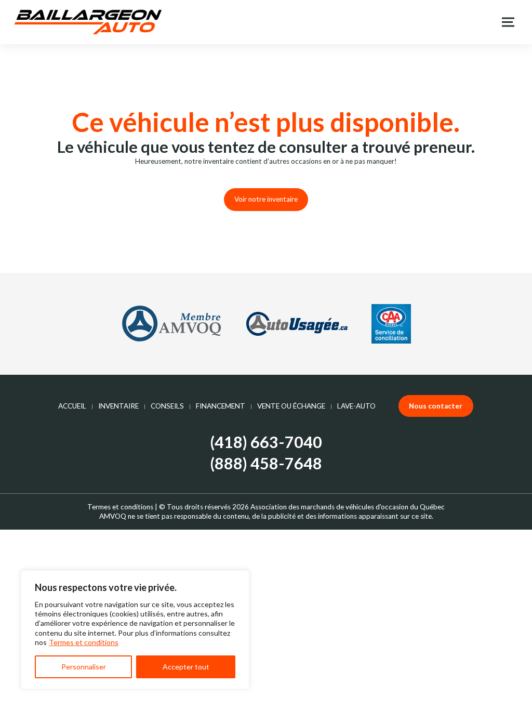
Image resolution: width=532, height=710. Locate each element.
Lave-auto (356, 406)
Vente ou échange (291, 406)
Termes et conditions (83, 642)
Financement (220, 406)
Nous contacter (435, 406)
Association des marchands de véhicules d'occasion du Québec (347, 507)
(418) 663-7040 (266, 442)
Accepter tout (186, 666)
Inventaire (118, 406)
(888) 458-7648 (266, 463)
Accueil (72, 406)
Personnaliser (83, 666)
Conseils (167, 406)
